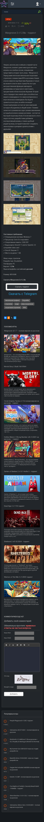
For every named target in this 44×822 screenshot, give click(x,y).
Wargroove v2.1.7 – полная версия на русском (21, 331)
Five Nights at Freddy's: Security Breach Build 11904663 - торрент (24, 787)
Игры (8, 19)
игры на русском (27, 304)
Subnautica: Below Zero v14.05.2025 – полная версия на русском (25, 806)
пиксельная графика (12, 300)
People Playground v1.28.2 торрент (21, 720)
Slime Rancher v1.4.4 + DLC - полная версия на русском (24, 797)
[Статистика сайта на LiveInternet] (33, 820)
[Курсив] (9, 645)
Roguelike (25, 300)
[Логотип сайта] (4, 4)
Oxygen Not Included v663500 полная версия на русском (25, 769)
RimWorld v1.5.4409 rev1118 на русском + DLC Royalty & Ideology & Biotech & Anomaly (24, 740)
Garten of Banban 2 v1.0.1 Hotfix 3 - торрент (20, 471)
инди (17, 304)
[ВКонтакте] (5, 317)
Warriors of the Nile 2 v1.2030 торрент (18, 577)
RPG (24, 307)
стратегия (8, 304)
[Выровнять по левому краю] (17, 645)
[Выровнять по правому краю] (24, 645)
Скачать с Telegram (23, 294)
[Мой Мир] (15, 317)
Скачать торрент (22, 287)
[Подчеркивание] (13, 645)
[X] (11, 317)
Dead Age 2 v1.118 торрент (14, 506)
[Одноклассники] (8, 317)
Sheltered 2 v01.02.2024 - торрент (16, 542)
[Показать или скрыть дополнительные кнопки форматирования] (28, 645)
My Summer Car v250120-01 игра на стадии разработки (24, 750)
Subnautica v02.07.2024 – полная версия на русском (24, 731)
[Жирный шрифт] (6, 645)
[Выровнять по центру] (21, 645)
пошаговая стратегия (12, 307)
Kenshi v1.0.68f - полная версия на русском (24, 777)
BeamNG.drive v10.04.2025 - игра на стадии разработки (24, 759)
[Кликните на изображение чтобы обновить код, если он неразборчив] (24, 683)
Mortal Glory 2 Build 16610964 (15, 367)
